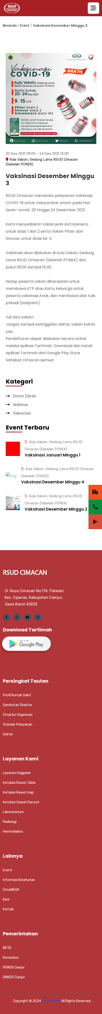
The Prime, (51, 1001)
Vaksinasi (21, 413)
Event (24, 25)
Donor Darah (24, 396)
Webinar (20, 404)
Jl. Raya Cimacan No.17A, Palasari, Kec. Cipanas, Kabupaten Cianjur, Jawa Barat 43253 (35, 597)
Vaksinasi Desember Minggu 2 (56, 509)
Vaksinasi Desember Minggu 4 (52, 482)
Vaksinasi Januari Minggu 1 (52, 455)
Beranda (10, 25)
